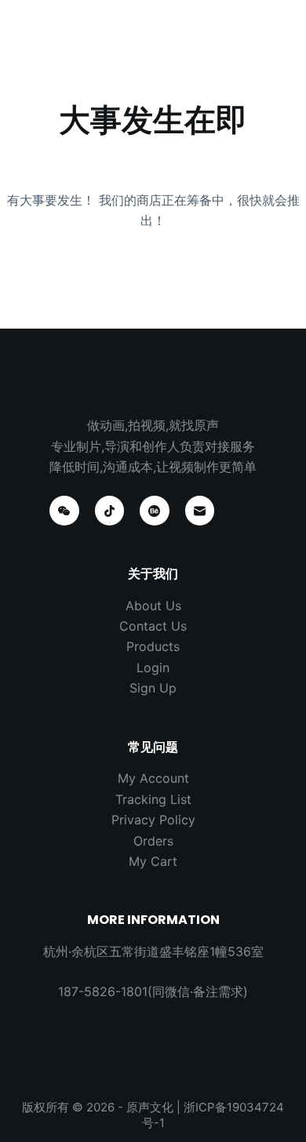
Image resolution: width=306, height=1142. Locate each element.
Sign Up (153, 688)
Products (153, 646)
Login (153, 667)
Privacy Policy (153, 819)
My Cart (153, 861)
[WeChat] (64, 511)
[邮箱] (200, 511)
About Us (153, 605)
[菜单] (281, 27)
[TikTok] (110, 511)
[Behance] (154, 511)
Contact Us (153, 626)
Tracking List (153, 799)
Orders (153, 841)
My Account (153, 778)
